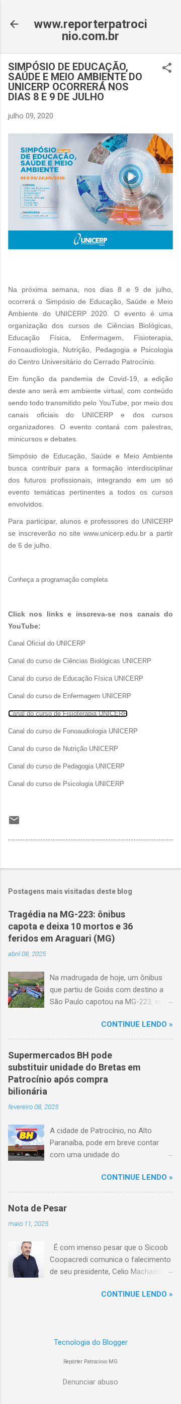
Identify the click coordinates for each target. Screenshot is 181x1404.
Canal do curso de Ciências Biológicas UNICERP (79, 661)
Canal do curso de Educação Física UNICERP (75, 678)
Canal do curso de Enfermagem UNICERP (69, 696)
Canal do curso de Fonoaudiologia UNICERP (73, 731)
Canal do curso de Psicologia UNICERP (66, 784)
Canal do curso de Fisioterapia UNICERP (68, 713)
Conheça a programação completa (58, 579)
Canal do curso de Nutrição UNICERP (63, 748)
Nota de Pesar (37, 1208)
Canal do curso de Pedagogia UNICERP (66, 766)
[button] (167, 69)
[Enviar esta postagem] (14, 823)
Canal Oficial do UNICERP (46, 643)
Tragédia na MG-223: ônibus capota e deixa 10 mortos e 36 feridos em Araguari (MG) (70, 926)
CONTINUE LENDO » (137, 1024)
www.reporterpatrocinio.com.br (90, 30)
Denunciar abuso (90, 1381)
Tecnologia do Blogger (91, 1342)
